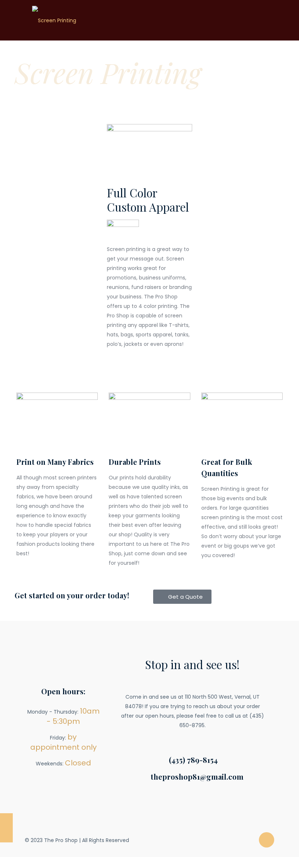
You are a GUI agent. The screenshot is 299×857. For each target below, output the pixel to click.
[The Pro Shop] (54, 20)
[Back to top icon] (266, 840)
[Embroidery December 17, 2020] (6, 827)
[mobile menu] (262, 20)
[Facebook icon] (249, 840)
